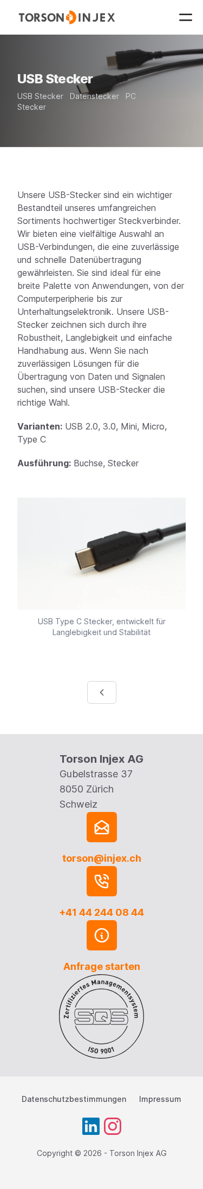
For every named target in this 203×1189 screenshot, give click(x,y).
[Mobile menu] (186, 17)
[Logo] (69, 17)
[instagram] (112, 1126)
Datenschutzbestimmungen (74, 1099)
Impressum (160, 1099)
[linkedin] (91, 1126)
